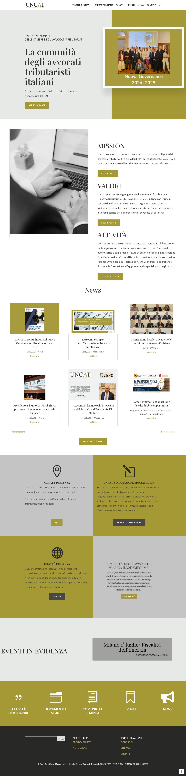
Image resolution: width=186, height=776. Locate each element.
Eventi (146, 410)
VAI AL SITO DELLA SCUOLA (129, 522)
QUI (57, 522)
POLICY (119, 5)
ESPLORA (57, 596)
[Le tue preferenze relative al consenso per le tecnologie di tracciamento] (181, 771)
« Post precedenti (17, 431)
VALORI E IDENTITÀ (81, 5)
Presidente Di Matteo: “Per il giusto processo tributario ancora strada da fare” (34, 409)
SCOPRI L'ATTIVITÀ (110, 276)
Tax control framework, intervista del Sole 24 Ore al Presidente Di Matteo (93, 409)
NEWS (167, 709)
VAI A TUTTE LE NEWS (93, 441)
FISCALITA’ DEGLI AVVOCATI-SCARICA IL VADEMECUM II (129, 565)
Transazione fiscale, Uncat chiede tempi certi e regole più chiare (151, 341)
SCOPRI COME (108, 174)
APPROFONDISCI (36, 105)
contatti (127, 742)
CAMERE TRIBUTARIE (104, 5)
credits (125, 753)
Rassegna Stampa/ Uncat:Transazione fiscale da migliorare (93, 343)
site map (126, 747)
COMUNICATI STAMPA (93, 711)
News (40, 351)
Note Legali (80, 747)
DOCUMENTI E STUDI (56, 711)
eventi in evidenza (157, 410)
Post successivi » (168, 431)
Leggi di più (129, 596)
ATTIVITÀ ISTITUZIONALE (18, 711)
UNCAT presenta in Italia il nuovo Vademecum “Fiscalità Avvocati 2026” (35, 343)
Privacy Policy (82, 742)
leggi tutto (34, 356)
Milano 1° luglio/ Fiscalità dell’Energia (132, 647)
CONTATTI (151, 5)
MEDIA (141, 5)
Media (96, 351)
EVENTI (131, 5)
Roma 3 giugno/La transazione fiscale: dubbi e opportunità (151, 403)
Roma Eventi (157, 414)
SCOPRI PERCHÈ (108, 223)
